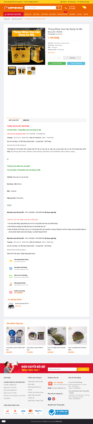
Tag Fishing (14, 151)
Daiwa (35, 151)
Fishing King (59, 34)
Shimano (29, 151)
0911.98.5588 (30, 134)
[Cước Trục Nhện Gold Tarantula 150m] (56, 335)
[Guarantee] (58, 412)
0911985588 (72, 8)
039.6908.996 (40, 134)
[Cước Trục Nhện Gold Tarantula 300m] (77, 335)
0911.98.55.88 (57, 63)
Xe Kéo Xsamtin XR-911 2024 (22, 304)
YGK (51, 151)
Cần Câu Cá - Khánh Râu (21, 137)
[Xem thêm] (51, 52)
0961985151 (77, 398)
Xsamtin (66, 151)
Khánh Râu (59, 421)
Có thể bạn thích (15, 300)
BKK (62, 151)
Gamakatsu (56, 151)
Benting (39, 151)
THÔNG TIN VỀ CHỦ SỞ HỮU (36, 392)
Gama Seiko (22, 151)
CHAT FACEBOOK (76, 63)
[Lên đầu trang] (89, 418)
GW (44, 151)
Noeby (47, 151)
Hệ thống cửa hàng (84, 1)
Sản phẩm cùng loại (15, 323)
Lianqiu (72, 151)
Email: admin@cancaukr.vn (31, 1)
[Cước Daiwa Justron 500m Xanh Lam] (15, 335)
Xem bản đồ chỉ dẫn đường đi (16, 145)
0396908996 (77, 388)
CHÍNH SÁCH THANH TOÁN (35, 400)
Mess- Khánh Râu (47, 242)
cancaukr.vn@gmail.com (59, 388)
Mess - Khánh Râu (48, 137)
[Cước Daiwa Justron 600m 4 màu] (36, 335)
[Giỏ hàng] (85, 7)
